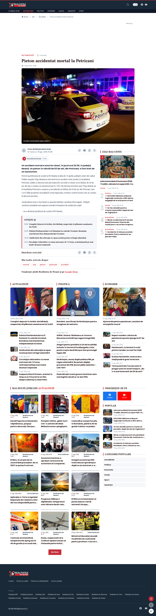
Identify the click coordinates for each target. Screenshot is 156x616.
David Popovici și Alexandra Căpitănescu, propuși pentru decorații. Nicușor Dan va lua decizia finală (23, 425)
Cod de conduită (56, 581)
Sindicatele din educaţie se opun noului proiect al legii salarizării (57, 238)
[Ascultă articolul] (151, 598)
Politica (108, 193)
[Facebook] (142, 4)
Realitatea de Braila (83, 598)
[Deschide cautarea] (128, 4)
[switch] (135, 4)
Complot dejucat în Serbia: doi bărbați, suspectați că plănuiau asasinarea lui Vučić (60, 225)
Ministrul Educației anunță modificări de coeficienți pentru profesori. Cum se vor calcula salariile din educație (85, 541)
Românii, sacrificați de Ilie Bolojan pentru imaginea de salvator (77, 323)
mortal (26, 264)
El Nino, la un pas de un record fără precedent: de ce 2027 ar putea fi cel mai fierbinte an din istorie (24, 464)
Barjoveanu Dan (43, 149)
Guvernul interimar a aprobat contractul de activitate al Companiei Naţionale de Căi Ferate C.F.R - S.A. (53, 463)
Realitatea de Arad (54, 594)
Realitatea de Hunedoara (66, 598)
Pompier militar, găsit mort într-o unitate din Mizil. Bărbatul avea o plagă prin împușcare (54, 425)
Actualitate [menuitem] (28, 11)
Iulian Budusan (93, 532)
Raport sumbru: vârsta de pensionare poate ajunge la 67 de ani (128, 338)
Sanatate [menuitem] (71, 11)
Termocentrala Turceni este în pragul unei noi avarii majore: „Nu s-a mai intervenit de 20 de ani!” (128, 369)
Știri (33, 17)
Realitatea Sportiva (27, 594)
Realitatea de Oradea (98, 598)
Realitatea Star (40, 594)
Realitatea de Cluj (68, 594)
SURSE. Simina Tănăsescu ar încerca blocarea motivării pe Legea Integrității (76, 336)
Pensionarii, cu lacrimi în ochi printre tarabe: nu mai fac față (126, 348)
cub (34, 264)
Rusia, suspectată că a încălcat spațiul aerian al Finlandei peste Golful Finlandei (53, 542)
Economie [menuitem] (51, 11)
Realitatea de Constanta (48, 598)
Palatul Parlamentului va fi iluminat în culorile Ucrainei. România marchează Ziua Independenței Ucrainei (57, 232)
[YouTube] (146, 4)
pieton (42, 264)
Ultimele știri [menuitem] (14, 11)
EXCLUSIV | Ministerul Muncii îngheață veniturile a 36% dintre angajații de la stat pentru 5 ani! (119, 198)
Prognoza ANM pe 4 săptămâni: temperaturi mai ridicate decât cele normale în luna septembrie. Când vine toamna (55, 504)
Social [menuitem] (61, 11)
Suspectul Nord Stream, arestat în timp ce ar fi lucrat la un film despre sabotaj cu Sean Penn (35, 377)
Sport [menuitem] (81, 11)
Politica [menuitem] (40, 11)
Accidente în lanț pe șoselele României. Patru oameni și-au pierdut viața (119, 234)
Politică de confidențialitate (39, 581)
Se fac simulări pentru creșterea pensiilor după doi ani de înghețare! (119, 210)
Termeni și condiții (22, 581)
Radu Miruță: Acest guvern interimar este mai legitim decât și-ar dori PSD (77, 375)
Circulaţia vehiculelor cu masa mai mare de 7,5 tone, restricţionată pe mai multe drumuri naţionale (61, 243)
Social (102, 188)
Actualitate (42, 17)
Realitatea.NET (13, 594)
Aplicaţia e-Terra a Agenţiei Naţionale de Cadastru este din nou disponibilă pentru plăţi (24, 501)
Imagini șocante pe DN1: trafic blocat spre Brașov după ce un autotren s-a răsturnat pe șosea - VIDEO (84, 464)
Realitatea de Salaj (15, 598)
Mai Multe (55, 552)
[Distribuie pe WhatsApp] (89, 150)
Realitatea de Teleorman (99, 594)
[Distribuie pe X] (95, 150)
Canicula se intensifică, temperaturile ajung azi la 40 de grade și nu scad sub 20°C (23, 542)
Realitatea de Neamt (28, 416)
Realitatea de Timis (116, 594)
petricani (53, 264)
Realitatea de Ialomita (30, 598)
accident (65, 264)
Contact (11, 581)
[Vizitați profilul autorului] (24, 150)
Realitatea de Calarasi (132, 594)
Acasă (26, 17)
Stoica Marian (63, 454)
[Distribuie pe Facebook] (84, 150)
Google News (71, 271)
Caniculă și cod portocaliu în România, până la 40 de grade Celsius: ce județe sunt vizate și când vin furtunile (84, 426)
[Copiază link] (79, 150)
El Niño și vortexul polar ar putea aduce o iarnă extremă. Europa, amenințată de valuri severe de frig (85, 504)
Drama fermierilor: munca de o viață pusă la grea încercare (126, 358)
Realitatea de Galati (82, 594)
